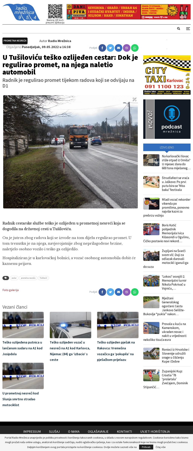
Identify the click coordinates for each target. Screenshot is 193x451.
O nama (74, 431)
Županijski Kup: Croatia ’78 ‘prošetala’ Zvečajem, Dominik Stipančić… (165, 379)
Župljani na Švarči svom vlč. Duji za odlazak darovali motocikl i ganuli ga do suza (165, 259)
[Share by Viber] (126, 48)
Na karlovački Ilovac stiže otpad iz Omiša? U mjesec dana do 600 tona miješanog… (176, 162)
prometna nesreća (28, 278)
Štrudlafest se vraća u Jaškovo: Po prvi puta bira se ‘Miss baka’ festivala (175, 184)
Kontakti (124, 431)
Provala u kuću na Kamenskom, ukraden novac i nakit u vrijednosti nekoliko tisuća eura (164, 332)
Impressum (32, 431)
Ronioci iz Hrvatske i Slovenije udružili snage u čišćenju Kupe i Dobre (175, 355)
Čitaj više (161, 447)
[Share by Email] (118, 48)
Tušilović (43, 278)
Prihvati (146, 447)
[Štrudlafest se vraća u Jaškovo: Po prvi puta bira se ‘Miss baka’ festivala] (151, 182)
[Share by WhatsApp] (135, 48)
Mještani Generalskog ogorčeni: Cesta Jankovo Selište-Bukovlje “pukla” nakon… (164, 306)
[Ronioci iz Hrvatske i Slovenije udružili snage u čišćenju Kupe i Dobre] (151, 354)
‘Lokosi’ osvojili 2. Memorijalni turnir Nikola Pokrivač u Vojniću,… (174, 282)
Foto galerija (10, 290)
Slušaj (54, 431)
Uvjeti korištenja (155, 431)
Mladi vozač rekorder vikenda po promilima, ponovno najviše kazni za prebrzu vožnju (166, 207)
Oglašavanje (98, 431)
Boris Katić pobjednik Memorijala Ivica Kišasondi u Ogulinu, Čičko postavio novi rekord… (166, 233)
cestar (14, 278)
